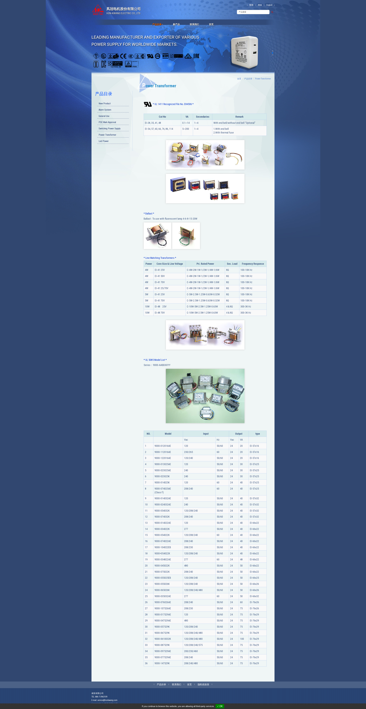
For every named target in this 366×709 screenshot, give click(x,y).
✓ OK (220, 706)
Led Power (104, 141)
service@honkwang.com (107, 700)
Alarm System (105, 109)
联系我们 (194, 24)
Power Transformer (107, 134)
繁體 (251, 5)
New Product (105, 103)
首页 (211, 24)
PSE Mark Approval (107, 122)
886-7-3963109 (101, 697)
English (269, 5)
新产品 (176, 24)
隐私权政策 (203, 684)
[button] (272, 51)
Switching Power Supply (110, 128)
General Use (104, 116)
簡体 (260, 5)
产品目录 (248, 79)
